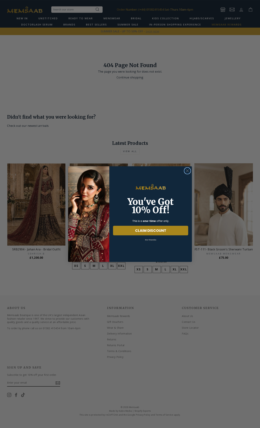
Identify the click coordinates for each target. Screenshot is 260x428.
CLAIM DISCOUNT (150, 230)
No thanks (150, 239)
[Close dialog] (187, 171)
